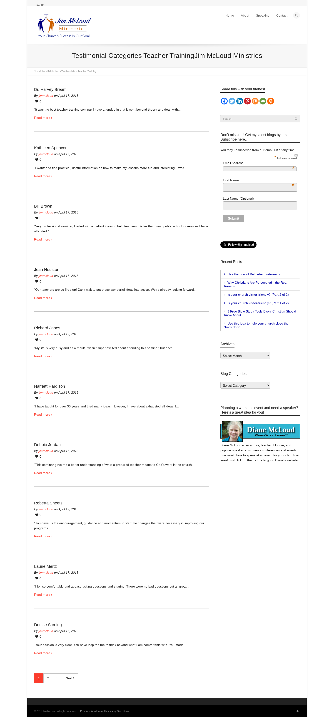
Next (69, 678)
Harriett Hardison (49, 386)
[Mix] (255, 101)
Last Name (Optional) (238, 198)
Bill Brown (43, 206)
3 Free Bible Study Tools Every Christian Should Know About (260, 313)
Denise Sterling (48, 625)
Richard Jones (47, 328)
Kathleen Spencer (50, 148)
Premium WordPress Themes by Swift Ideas (104, 711)
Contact (281, 15)
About (245, 15)
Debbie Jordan (47, 444)
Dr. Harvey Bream (50, 89)
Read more (42, 117)
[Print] (270, 101)
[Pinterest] (247, 101)
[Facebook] (224, 101)
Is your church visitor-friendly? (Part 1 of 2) (258, 303)
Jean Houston (46, 269)
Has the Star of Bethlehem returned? (253, 274)
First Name (259, 180)
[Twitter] (232, 101)
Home (229, 15)
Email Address (259, 163)
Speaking (262, 15)
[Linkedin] (239, 101)
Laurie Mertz (45, 566)
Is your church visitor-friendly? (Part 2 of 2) (258, 294)
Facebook (43, 3)
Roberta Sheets (48, 503)
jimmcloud (46, 95)
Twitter (37, 3)
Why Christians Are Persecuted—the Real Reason (255, 284)
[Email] (262, 101)
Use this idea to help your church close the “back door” (256, 325)
